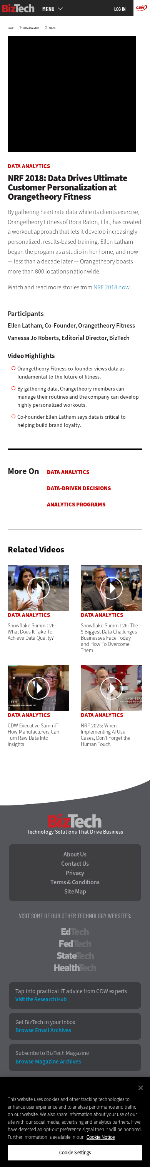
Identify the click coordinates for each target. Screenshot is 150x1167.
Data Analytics (31, 28)
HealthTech (75, 967)
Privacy (75, 873)
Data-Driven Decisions (79, 488)
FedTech (75, 943)
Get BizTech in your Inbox (45, 1022)
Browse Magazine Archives (48, 1062)
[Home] (18, 8)
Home (10, 28)
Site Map (75, 891)
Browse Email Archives (43, 1030)
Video (52, 28)
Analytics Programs (76, 504)
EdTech (75, 931)
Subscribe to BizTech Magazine (52, 1053)
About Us (75, 854)
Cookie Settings (75, 1152)
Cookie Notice (101, 1137)
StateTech (75, 955)
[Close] (140, 1087)
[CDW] (141, 8)
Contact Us (74, 864)
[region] (75, 1122)
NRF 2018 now (111, 287)
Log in (120, 9)
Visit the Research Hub (40, 999)
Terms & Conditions (75, 882)
